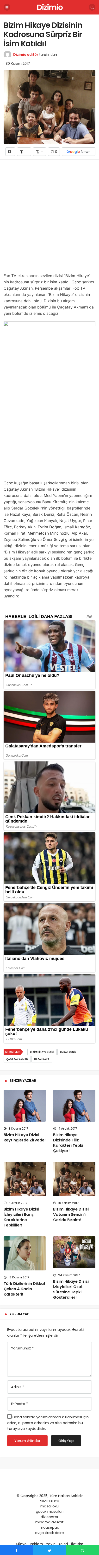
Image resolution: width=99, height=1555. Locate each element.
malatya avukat (49, 1522)
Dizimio (49, 7)
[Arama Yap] (92, 7)
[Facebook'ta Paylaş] (16, 1550)
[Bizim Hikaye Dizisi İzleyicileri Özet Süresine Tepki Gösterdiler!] (74, 1252)
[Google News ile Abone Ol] (78, 151)
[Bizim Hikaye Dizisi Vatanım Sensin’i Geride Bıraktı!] (74, 1179)
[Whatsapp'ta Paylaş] (82, 1550)
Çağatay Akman (17, 1059)
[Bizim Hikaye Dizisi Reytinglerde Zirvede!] (25, 1106)
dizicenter (49, 1516)
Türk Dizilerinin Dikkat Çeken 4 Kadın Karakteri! (24, 1289)
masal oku (49, 1506)
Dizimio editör (25, 54)
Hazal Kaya (41, 1059)
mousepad (49, 1527)
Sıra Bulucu (49, 1501)
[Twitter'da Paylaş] (49, 1550)
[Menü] (7, 7)
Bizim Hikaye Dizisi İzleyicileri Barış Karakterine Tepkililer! (21, 1217)
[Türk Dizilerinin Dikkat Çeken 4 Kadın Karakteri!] (25, 1253)
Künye (21, 1543)
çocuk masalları (49, 1511)
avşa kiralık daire (49, 1532)
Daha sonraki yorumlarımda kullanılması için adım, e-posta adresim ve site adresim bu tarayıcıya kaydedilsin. (48, 1422)
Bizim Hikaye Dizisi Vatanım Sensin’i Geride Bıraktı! (71, 1214)
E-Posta (19, 1403)
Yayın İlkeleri (57, 1543)
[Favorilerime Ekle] (10, 151)
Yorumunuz (22, 1348)
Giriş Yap (66, 1440)
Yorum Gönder (27, 1440)
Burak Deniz (68, 1052)
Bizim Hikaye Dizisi (42, 1052)
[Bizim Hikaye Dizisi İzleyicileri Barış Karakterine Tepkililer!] (25, 1179)
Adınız (17, 1386)
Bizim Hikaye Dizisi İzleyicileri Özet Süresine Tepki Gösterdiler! (71, 1289)
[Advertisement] (49, 218)
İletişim (77, 1543)
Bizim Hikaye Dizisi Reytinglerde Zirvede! (25, 1137)
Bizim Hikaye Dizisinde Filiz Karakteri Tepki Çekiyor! (68, 1143)
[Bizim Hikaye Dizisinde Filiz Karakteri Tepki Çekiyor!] (74, 1106)
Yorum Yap (19, 1313)
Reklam (36, 1543)
